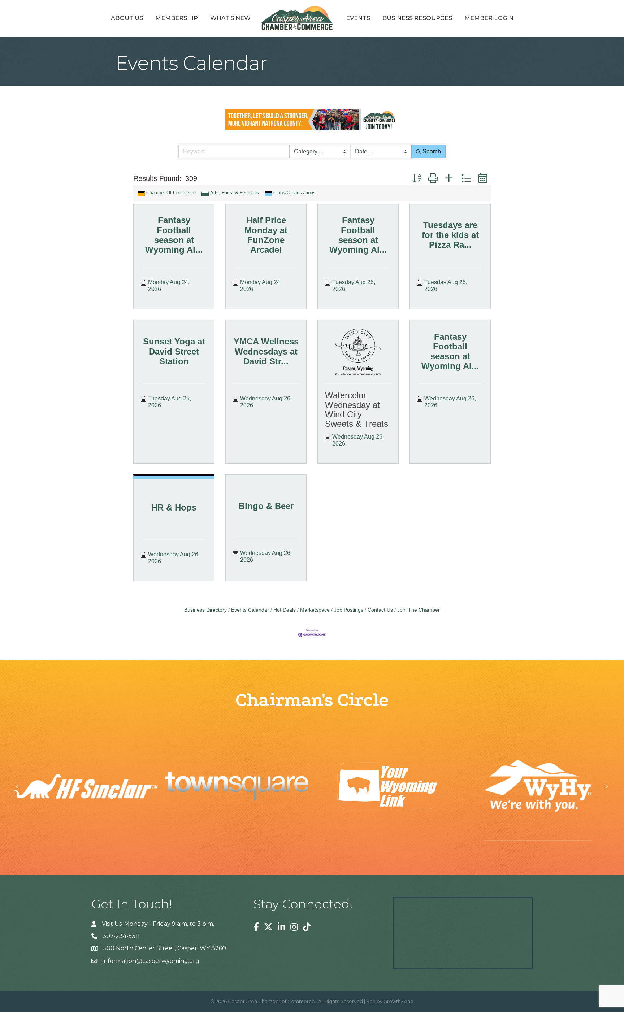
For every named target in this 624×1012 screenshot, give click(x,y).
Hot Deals (284, 610)
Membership (176, 18)
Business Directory (205, 610)
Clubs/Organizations (294, 192)
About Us (127, 18)
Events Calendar (250, 610)
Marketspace (315, 610)
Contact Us (380, 610)
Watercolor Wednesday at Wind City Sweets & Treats (356, 409)
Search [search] (431, 151)
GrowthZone (398, 1001)
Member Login (489, 18)
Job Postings (348, 610)
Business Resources (417, 18)
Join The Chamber (418, 610)
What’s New (230, 18)
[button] (417, 178)
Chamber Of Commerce (171, 192)
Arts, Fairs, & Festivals (234, 192)
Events (358, 18)
